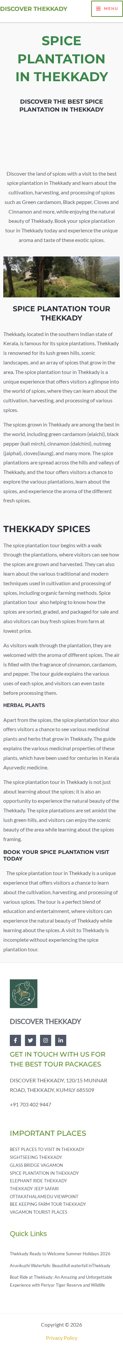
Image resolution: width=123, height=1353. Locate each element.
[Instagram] (45, 1040)
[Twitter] (30, 1040)
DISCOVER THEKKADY (33, 9)
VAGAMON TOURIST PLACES (38, 1212)
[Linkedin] (60, 1040)
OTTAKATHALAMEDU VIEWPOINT (44, 1196)
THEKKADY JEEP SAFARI (34, 1188)
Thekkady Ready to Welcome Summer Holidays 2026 (60, 1253)
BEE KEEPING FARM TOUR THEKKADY (48, 1204)
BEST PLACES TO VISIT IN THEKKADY (47, 1149)
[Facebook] (15, 1040)
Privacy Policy (61, 1338)
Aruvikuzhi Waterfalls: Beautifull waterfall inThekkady (60, 1265)
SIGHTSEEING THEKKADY (36, 1157)
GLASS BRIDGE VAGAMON (36, 1165)
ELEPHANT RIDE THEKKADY (38, 1180)
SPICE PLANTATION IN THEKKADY (44, 1173)
